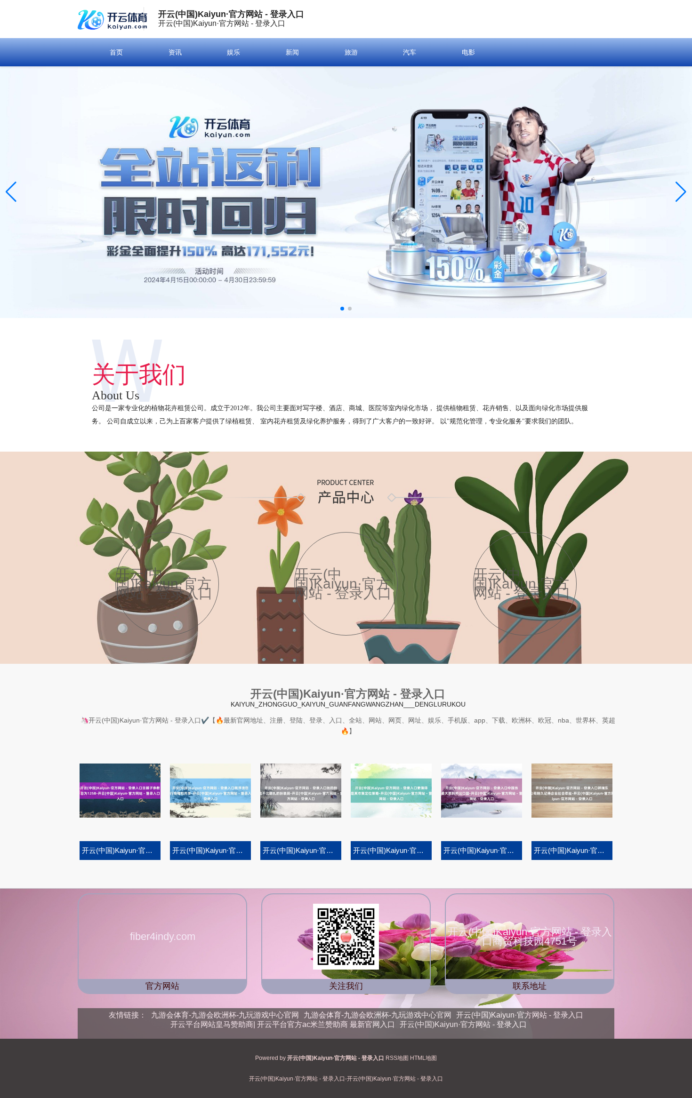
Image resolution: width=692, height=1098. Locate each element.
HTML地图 (423, 1058)
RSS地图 (397, 1058)
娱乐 (233, 52)
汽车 (409, 52)
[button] (681, 192)
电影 (468, 52)
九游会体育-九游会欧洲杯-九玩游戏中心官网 (225, 1015)
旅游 (351, 52)
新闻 (292, 52)
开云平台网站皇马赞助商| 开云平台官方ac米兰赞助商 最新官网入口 (282, 1024)
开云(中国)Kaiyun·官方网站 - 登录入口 (519, 1015)
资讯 (175, 52)
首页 (116, 52)
